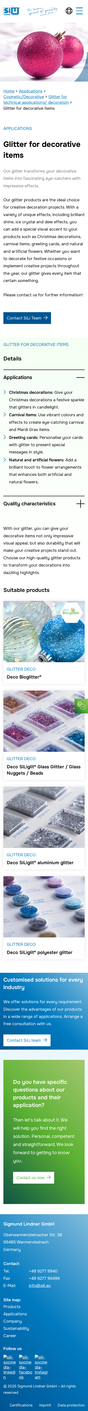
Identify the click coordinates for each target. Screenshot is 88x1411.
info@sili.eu (40, 1285)
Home (8, 91)
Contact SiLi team (24, 1040)
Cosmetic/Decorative (23, 96)
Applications (30, 91)
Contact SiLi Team (24, 318)
